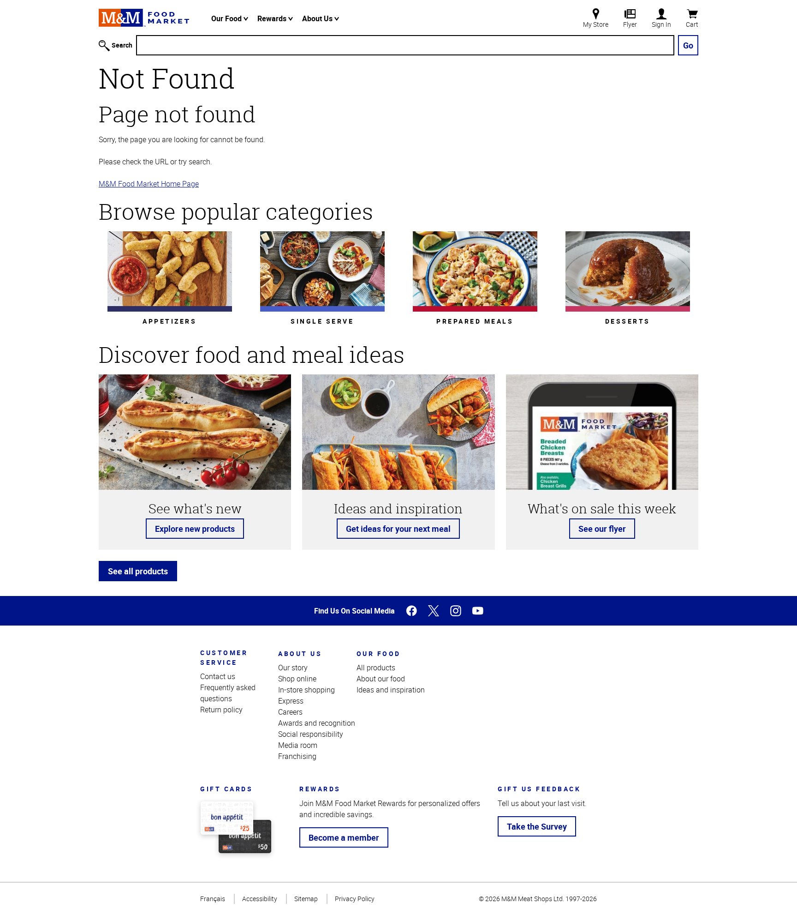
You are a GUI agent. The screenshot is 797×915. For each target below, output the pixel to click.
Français (212, 898)
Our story (293, 667)
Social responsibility (310, 734)
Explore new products (195, 528)
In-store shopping (306, 690)
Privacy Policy (355, 898)
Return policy (221, 709)
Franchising (297, 756)
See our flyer (602, 528)
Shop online (297, 679)
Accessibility (259, 898)
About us (300, 653)
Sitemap (306, 898)
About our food (381, 679)
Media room (297, 745)
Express (290, 701)
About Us (318, 18)
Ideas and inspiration (391, 690)
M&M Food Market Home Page (149, 184)
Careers (290, 712)
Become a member (344, 837)
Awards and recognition (316, 723)
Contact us (217, 676)
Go (688, 45)
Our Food (227, 18)
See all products (138, 571)
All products (376, 667)
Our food (379, 653)
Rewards (272, 18)
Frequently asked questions (228, 693)
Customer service (224, 657)
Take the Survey (537, 826)
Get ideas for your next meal (398, 528)
